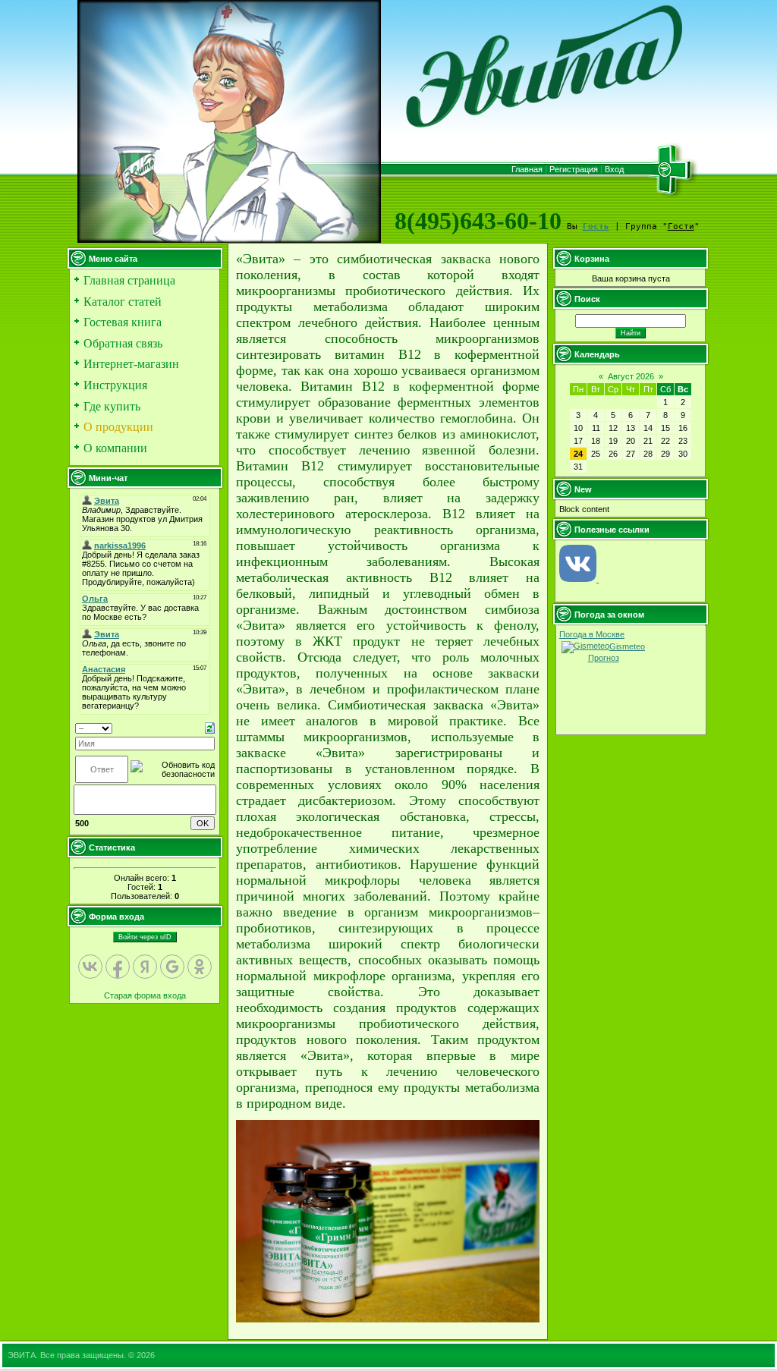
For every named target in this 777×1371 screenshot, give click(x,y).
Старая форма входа (145, 995)
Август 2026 (631, 376)
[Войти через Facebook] (117, 966)
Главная (527, 169)
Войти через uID (144, 937)
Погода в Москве (591, 634)
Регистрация (573, 169)
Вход (614, 169)
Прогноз (603, 657)
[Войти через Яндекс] (145, 966)
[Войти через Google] (172, 966)
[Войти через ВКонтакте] (90, 966)
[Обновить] (210, 727)
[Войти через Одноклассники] (199, 966)
